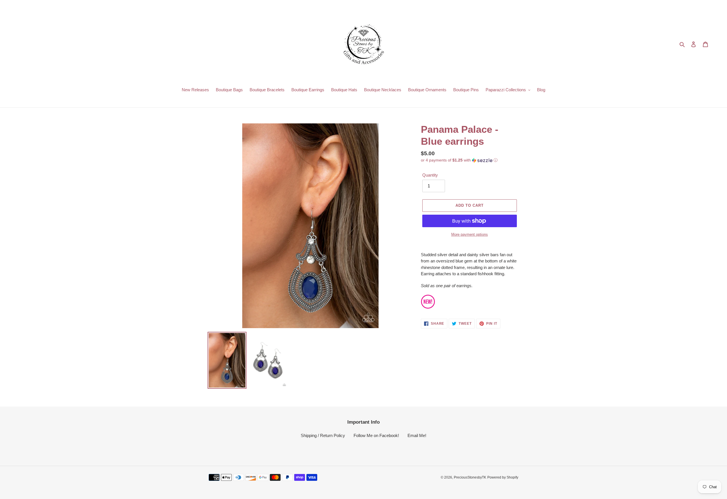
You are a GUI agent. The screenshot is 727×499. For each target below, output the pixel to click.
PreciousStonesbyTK (470, 477)
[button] (459, 160)
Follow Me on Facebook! (376, 435)
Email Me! (417, 435)
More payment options (469, 234)
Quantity (430, 175)
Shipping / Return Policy (323, 435)
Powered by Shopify (502, 477)
